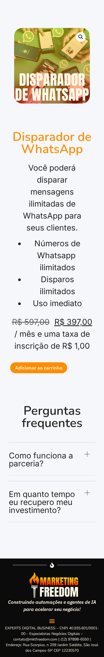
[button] (81, 37)
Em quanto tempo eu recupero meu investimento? (42, 502)
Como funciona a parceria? (41, 459)
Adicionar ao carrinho (38, 368)
